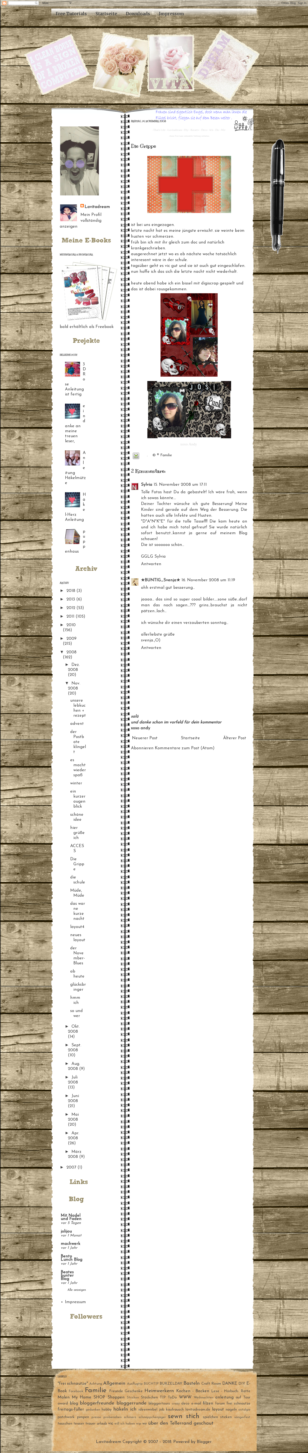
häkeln (120, 1409)
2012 (71, 608)
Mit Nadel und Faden (71, 1217)
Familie (166, 455)
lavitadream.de (197, 1410)
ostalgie (244, 1409)
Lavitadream (97, 207)
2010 (71, 625)
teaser (79, 1424)
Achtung (95, 1383)
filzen (208, 1403)
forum (220, 1404)
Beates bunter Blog (67, 1275)
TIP (163, 1397)
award (63, 1404)
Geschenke (134, 1391)
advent (77, 724)
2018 (71, 591)
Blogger (204, 1442)
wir (144, 1424)
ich (133, 1409)
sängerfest (242, 1417)
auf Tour (243, 1397)
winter (76, 783)
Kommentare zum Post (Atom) (185, 748)
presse (96, 1417)
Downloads (138, 13)
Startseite (106, 13)
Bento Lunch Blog (71, 1258)
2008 (71, 652)
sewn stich (183, 1416)
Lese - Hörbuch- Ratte (231, 1391)
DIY (241, 1384)
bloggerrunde (131, 1403)
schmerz (130, 1417)
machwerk (70, 1244)
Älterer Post (234, 738)
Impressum (171, 13)
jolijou (66, 1231)
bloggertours (159, 1404)
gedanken (93, 1409)
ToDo (172, 1397)
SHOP (99, 1397)
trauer (90, 1424)
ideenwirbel (147, 1410)
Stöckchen (149, 1397)
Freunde (116, 1391)
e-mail (196, 1404)
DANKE (229, 1384)
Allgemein (114, 1383)
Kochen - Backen (192, 1391)
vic (110, 1423)
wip (138, 1423)
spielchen (210, 1417)
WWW (185, 1397)
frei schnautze (238, 1404)
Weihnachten (203, 1397)
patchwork (66, 1417)
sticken (226, 1417)
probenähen (112, 1417)
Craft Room (211, 1384)
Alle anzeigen (76, 1290)
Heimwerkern (159, 1390)
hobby (107, 1410)
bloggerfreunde (97, 1403)
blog (74, 1403)
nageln (231, 1410)
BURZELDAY (171, 1384)
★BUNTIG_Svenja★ (160, 580)
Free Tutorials (71, 13)
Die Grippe (77, 864)
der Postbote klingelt (78, 742)
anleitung (224, 1397)
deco (185, 1404)
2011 (71, 616)
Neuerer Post (145, 738)
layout (218, 1409)
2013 (71, 599)
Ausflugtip (135, 1383)
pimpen (83, 1417)
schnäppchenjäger (152, 1417)
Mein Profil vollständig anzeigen (80, 221)
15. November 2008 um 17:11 (180, 485)
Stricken (133, 1397)
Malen (64, 1397)
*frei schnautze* (73, 1384)
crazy (176, 1403)
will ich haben (124, 1423)
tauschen (65, 1424)
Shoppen (116, 1397)
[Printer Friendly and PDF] (136, 456)
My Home (81, 1397)
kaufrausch (175, 1410)
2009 (71, 639)
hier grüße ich (77, 833)
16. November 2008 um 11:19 (208, 580)
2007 (72, 1167)
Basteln (192, 1383)
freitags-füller (71, 1409)
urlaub (102, 1424)
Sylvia (146, 485)
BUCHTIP (151, 1383)
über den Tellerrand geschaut (181, 1423)
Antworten (151, 564)
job (161, 1410)
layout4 (77, 927)
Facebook (76, 1391)
